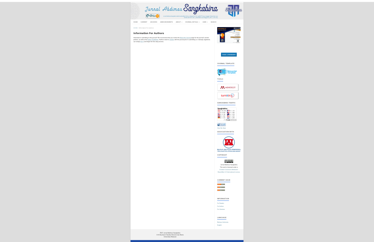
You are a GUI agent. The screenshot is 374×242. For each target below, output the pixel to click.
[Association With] (229, 151)
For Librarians (221, 209)
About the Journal (185, 37)
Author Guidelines (152, 39)
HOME (135, 22)
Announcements (166, 22)
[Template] (227, 75)
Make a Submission (229, 54)
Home (135, 28)
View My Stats (221, 128)
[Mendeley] (228, 91)
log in (142, 41)
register (171, 39)
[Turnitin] (228, 99)
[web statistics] (221, 125)
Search (213, 22)
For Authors (220, 206)
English (219, 225)
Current (144, 22)
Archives (153, 22)
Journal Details (191, 22)
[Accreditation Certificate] (229, 43)
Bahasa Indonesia (222, 222)
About (178, 22)
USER (205, 22)
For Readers (220, 203)
